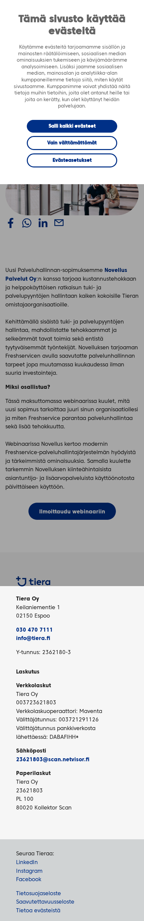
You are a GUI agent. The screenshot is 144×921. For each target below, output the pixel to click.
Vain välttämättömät (72, 143)
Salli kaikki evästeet (72, 126)
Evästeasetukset (72, 160)
